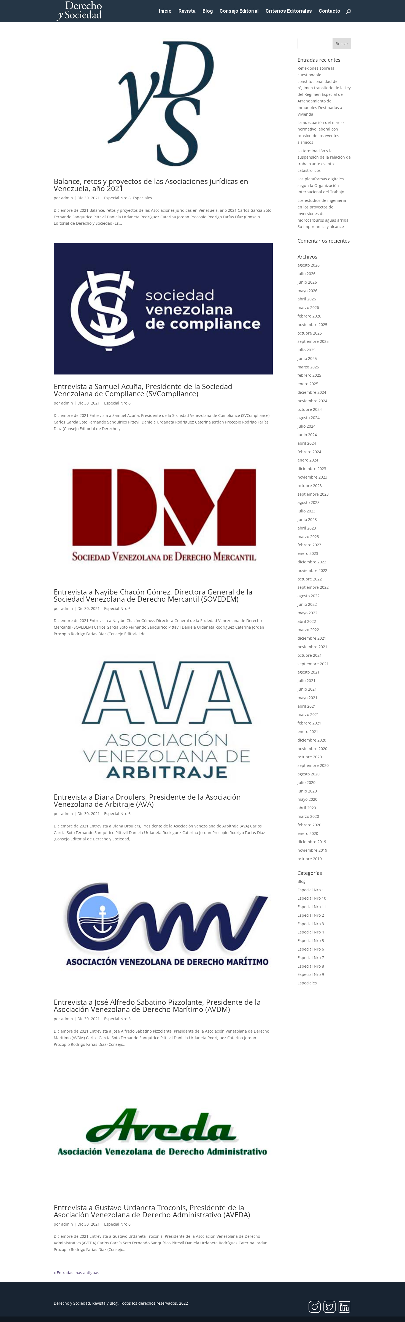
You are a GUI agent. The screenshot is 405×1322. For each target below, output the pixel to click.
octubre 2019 (310, 858)
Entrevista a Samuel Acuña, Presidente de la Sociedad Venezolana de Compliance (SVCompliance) (143, 389)
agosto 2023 (309, 502)
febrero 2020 (309, 824)
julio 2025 (306, 349)
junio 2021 (307, 689)
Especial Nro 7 (311, 957)
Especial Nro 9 (311, 974)
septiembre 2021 (313, 663)
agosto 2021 (309, 672)
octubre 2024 (310, 409)
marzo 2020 (308, 816)
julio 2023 (306, 511)
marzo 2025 (308, 367)
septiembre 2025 (313, 341)
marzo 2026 (308, 307)
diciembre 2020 (312, 740)
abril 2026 (307, 299)
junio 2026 (307, 282)
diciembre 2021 (312, 638)
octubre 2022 (310, 579)
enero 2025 (308, 383)
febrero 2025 (309, 375)
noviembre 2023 (312, 477)
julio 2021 (306, 680)
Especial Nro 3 (311, 923)
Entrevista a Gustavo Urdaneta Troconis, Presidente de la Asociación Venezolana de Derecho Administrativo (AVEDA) (152, 1211)
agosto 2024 (309, 417)
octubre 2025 (310, 333)
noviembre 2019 (312, 850)
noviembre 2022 (312, 570)
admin (67, 197)
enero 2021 (308, 731)
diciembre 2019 (312, 841)
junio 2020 (307, 791)
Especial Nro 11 (312, 906)
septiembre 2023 (313, 494)
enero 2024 (308, 460)
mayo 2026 (307, 290)
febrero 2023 (309, 544)
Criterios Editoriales (289, 11)
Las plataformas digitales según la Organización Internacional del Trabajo (321, 185)
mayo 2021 (307, 697)
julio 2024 (306, 426)
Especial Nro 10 (312, 898)
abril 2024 (307, 443)
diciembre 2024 (312, 392)
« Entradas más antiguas (76, 1272)
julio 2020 (306, 782)
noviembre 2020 (312, 748)
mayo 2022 (307, 612)
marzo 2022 (308, 629)
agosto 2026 (309, 265)
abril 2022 (307, 621)
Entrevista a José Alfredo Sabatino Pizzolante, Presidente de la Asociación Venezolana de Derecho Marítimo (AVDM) (157, 1005)
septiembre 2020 (313, 765)
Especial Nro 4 (311, 932)
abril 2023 (307, 528)
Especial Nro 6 (117, 197)
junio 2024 (307, 434)
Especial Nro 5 (311, 940)
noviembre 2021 (312, 646)
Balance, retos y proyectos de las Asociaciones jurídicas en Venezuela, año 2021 (151, 184)
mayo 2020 (307, 799)
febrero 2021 (309, 723)
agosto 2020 (309, 774)
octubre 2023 (310, 485)
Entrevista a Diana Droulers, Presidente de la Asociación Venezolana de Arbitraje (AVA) (147, 800)
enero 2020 (308, 833)
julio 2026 (306, 273)
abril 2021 (307, 706)
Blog (207, 11)
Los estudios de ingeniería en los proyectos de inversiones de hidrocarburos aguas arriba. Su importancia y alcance (324, 213)
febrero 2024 (309, 451)
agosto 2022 (309, 595)
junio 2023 (307, 519)
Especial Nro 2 (311, 915)
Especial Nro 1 (311, 889)
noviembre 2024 (312, 400)
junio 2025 (307, 358)
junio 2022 (307, 604)
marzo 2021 (308, 714)
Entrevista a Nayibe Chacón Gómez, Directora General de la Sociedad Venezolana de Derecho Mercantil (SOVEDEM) (153, 595)
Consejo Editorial (239, 11)
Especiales (142, 197)
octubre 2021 (310, 655)
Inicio (165, 11)
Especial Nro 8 (311, 966)
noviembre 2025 (312, 324)
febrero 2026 (309, 316)
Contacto (329, 11)
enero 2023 (308, 553)
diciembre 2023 (312, 468)
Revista (187, 11)
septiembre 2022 (313, 587)
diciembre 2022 (312, 561)
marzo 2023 (308, 536)
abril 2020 (307, 807)
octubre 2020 (310, 756)
